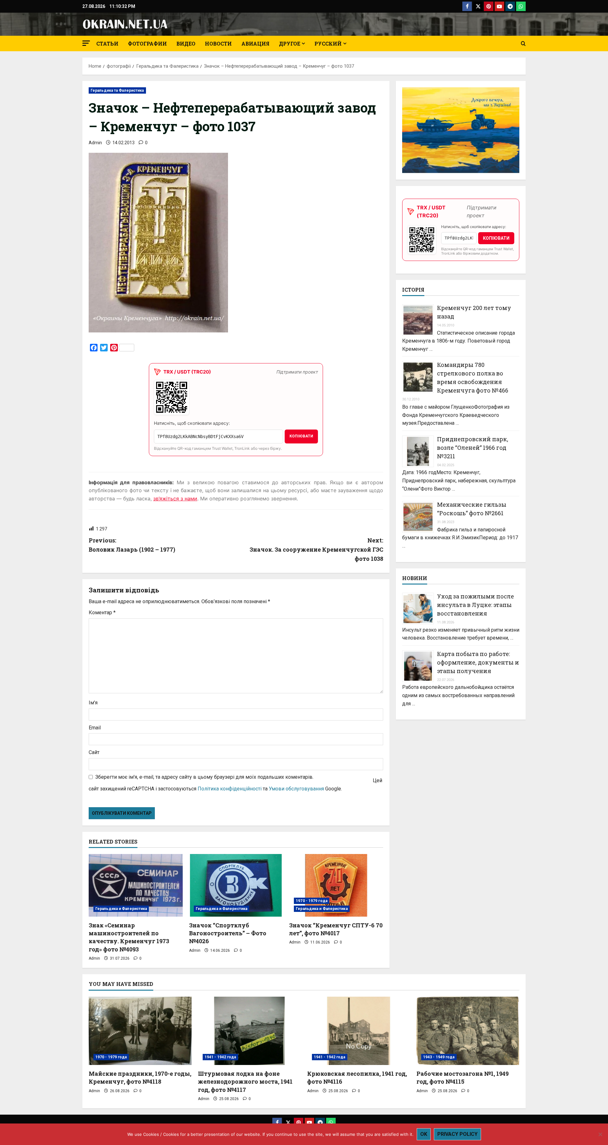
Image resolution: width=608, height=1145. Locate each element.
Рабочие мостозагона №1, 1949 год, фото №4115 (462, 1077)
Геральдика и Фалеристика (121, 909)
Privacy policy (457, 1134)
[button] (86, 43)
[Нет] (600, 1134)
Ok (423, 1134)
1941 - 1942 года (220, 1057)
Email (95, 728)
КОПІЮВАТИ (301, 436)
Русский (328, 43)
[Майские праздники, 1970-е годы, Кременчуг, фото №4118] (140, 1031)
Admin (95, 142)
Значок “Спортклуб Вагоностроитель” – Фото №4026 (227, 933)
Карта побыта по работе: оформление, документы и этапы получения (478, 662)
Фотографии (147, 43)
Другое (289, 43)
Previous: (132, 544)
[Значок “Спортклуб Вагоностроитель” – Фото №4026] (236, 885)
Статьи (107, 43)
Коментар (102, 613)
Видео (185, 43)
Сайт (94, 752)
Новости (218, 43)
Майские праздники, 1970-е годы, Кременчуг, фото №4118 (140, 1077)
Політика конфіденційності (230, 789)
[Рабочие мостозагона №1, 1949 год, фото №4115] (467, 1031)
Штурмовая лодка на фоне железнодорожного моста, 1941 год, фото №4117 (245, 1081)
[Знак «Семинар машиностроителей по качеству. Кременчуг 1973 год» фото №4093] (136, 885)
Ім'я (93, 703)
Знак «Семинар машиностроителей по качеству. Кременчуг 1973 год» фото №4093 (129, 937)
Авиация (255, 43)
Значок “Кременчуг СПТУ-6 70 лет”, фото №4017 (336, 929)
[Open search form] (523, 43)
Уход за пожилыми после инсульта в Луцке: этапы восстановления (475, 604)
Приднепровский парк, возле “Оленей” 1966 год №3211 (472, 447)
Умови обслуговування (296, 789)
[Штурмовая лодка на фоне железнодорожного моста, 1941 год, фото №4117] (249, 1031)
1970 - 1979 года (311, 901)
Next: (316, 549)
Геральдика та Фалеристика (117, 90)
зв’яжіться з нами (175, 498)
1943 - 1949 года (439, 1057)
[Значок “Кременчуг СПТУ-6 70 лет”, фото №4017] (336, 885)
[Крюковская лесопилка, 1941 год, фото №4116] (358, 1031)
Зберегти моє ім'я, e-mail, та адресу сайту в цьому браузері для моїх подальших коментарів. (204, 777)
